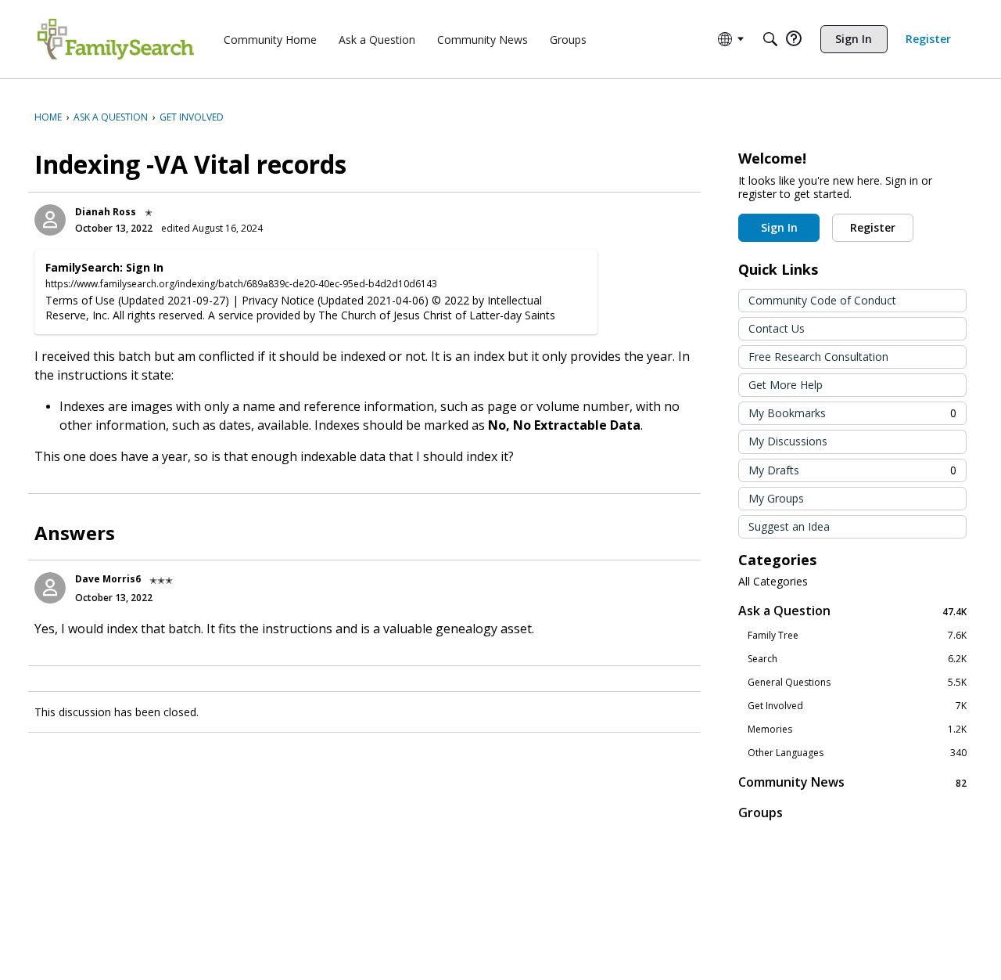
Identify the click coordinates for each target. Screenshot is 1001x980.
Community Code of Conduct (822, 300)
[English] (116, 39)
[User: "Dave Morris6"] (50, 587)
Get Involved (857, 706)
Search (857, 659)
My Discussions (787, 441)
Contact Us (776, 328)
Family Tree (857, 636)
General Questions (857, 683)
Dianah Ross (105, 211)
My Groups (776, 498)
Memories (857, 729)
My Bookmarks (852, 412)
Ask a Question (852, 611)
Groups (760, 812)
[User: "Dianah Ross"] (50, 220)
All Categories (773, 582)
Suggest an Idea (789, 526)
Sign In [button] (779, 227)
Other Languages (857, 753)
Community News (852, 782)
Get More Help (785, 384)
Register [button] (872, 227)
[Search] (770, 39)
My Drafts (852, 470)
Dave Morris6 (108, 578)
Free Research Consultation (818, 356)
